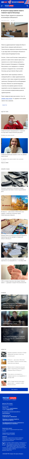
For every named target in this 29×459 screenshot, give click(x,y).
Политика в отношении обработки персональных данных (11, 420)
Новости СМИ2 (4, 162)
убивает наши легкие (6, 98)
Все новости (14, 389)
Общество (4, 105)
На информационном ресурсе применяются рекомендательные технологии (13, 423)
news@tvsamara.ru (14, 408)
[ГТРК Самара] (9, 6)
